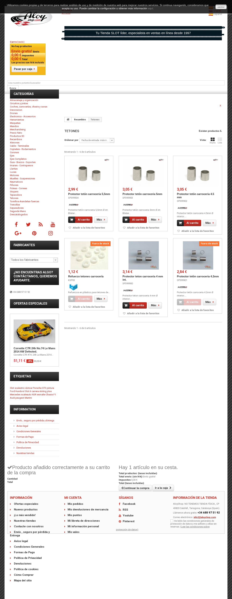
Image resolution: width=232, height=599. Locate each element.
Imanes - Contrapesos (21, 165)
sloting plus (45, 391)
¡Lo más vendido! (24, 515)
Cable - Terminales (19, 145)
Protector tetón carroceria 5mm (142, 193)
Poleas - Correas (18, 188)
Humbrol (20, 391)
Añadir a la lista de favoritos (88, 227)
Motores (14, 175)
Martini (28, 397)
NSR (34, 394)
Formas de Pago (25, 436)
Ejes (12, 155)
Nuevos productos (25, 509)
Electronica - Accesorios (23, 116)
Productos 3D (17, 136)
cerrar (221, 6)
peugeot (20, 397)
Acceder (66, 13)
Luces (13, 172)
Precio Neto (16, 132)
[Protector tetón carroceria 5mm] (144, 173)
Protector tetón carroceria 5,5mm (89, 193)
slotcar (29, 388)
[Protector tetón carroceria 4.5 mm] (198, 173)
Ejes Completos (18, 159)
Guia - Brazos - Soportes (23, 162)
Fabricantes (24, 245)
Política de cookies (25, 569)
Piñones (14, 185)
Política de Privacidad (27, 442)
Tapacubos (16, 194)
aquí (150, 8)
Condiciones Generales (28, 431)
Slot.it (28, 391)
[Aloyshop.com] (34, 17)
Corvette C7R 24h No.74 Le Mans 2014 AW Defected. (34, 350)
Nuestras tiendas (25, 453)
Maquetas (15, 123)
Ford (12, 391)
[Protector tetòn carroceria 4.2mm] (198, 255)
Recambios (16, 139)
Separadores (17, 208)
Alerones (14, 142)
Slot (12, 388)
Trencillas (15, 204)
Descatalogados (19, 214)
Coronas (14, 152)
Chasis (49, 394)
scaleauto (26, 394)
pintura (50, 388)
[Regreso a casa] (68, 119)
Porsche (37, 388)
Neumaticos (16, 181)
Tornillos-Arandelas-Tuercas (24, 201)
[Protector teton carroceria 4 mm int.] (144, 255)
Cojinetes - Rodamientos (23, 149)
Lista (220, 143)
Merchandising (18, 129)
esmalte (41, 394)
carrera (35, 391)
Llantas (14, 168)
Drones (14, 113)
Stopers (14, 191)
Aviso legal (22, 426)
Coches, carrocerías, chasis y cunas (28, 106)
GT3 (44, 388)
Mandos (14, 126)
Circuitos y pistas (19, 103)
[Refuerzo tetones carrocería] (89, 255)
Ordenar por (71, 140)
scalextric (20, 388)
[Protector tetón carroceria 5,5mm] (89, 173)
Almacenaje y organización (24, 100)
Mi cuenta (73, 498)
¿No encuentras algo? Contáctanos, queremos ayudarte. (35, 276)
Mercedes (15, 394)
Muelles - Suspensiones (22, 178)
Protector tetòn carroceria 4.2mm (198, 276)
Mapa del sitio (22, 580)
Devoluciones (23, 447)
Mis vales (73, 532)
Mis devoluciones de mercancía (88, 509)
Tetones (14, 198)
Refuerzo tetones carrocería (85, 276)
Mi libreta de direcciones (84, 520)
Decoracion (16, 110)
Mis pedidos (75, 504)
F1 (54, 394)
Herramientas (17, 119)
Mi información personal (83, 526)
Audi (12, 397)
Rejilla (213, 143)
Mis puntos (75, 515)
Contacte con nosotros (28, 526)
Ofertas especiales (30, 303)
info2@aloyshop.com (205, 517)
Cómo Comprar (23, 574)
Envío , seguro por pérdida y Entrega (35, 420)
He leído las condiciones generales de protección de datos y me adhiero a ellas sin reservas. (193, 523)
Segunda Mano (18, 211)
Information (25, 409)
